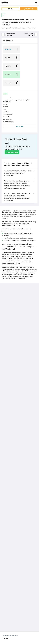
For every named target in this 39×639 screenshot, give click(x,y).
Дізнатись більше (12, 152)
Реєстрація (28, 9)
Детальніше (19, 126)
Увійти (10, 9)
